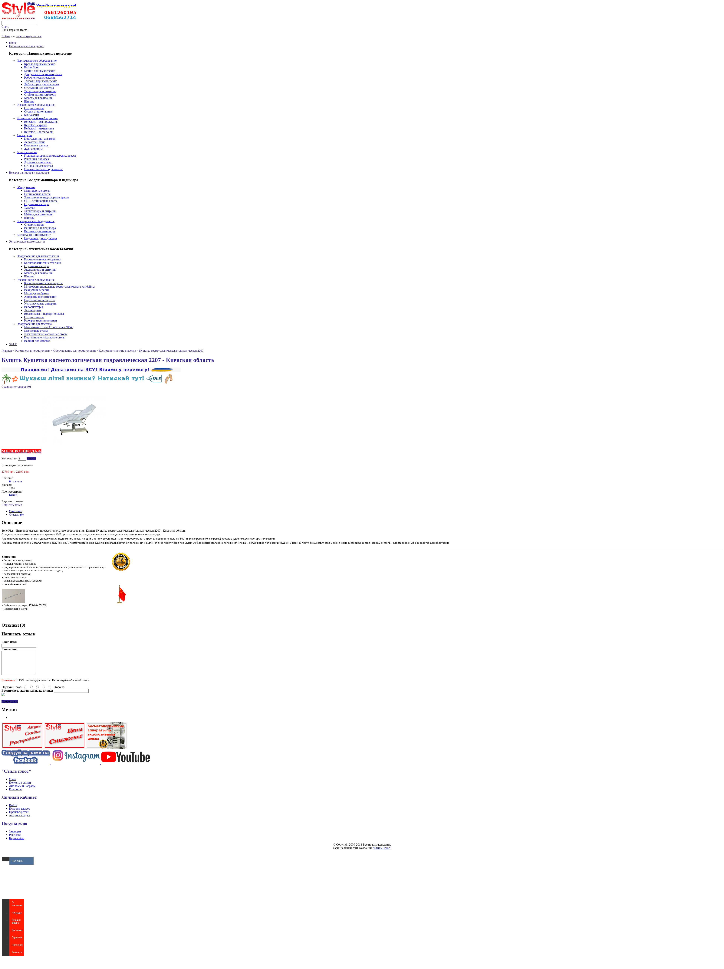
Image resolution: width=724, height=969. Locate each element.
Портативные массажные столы (44, 337)
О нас (12, 779)
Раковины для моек (36, 159)
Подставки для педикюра (40, 238)
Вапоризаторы (33, 306)
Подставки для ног (36, 145)
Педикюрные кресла (37, 194)
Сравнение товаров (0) (16, 386)
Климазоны (31, 114)
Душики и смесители (37, 162)
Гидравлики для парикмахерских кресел (50, 155)
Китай (13, 495)
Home (12, 42)
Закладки (15, 831)
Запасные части (27, 152)
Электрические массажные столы (45, 334)
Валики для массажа (37, 340)
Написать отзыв (12, 504)
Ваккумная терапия (36, 290)
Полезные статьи (20, 782)
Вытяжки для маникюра (39, 231)
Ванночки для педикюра (40, 228)
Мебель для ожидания (38, 98)
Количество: (9, 458)
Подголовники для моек (39, 138)
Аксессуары (24, 135)
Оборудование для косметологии (38, 256)
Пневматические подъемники (43, 169)
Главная (7, 350)
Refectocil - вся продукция (41, 121)
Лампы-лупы (32, 310)
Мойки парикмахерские (39, 70)
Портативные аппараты (39, 300)
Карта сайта (16, 838)
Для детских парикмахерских (43, 74)
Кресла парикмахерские (39, 64)
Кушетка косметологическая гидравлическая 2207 (171, 350)
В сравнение (25, 465)
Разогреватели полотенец (40, 320)
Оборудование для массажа (34, 323)
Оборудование (26, 187)
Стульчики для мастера (39, 87)
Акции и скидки (19, 815)
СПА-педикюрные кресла (41, 200)
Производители (19, 812)
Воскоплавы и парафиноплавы (44, 313)
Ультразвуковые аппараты (40, 303)
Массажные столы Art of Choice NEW (48, 327)
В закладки (9, 465)
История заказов (19, 808)
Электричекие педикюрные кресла (46, 197)
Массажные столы (36, 330)
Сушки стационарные (38, 111)
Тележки (29, 207)
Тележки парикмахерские (40, 81)
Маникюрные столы (37, 190)
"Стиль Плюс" (382, 848)
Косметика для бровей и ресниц (37, 118)
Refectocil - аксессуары (38, 131)
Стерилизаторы (34, 108)
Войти (6, 36)
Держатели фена (34, 142)
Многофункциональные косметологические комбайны (59, 286)
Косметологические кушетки (42, 259)
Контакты (15, 789)
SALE (13, 344)
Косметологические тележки (42, 262)
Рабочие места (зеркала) (39, 77)
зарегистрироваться (28, 36)
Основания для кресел (38, 165)
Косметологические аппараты (43, 283)
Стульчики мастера (36, 204)
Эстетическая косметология (27, 241)
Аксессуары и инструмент (34, 234)
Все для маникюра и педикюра (29, 172)
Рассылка (15, 834)
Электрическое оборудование (35, 104)
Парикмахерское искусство (26, 46)
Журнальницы (33, 148)
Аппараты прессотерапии (40, 296)
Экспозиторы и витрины (40, 91)
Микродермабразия (36, 293)
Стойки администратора (40, 94)
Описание (15, 511)
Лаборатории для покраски (41, 84)
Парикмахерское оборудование (37, 60)
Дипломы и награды (22, 786)
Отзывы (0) (16, 514)
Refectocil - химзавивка (39, 128)
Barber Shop (31, 67)
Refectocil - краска (35, 125)
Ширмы (29, 101)
